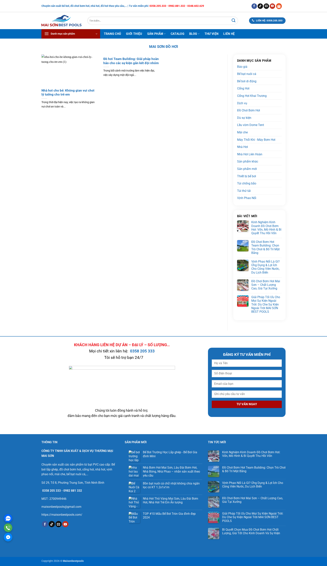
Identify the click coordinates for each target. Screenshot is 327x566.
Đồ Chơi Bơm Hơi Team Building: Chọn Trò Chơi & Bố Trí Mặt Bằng (265, 247)
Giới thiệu (134, 34)
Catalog (177, 34)
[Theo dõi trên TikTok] (260, 6)
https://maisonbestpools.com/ (61, 514)
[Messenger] (8, 537)
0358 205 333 (142, 351)
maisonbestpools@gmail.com (61, 506)
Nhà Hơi (242, 147)
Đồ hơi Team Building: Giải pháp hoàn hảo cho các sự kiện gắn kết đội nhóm (131, 61)
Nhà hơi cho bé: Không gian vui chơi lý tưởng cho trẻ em (67, 92)
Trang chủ (112, 34)
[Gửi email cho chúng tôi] (266, 6)
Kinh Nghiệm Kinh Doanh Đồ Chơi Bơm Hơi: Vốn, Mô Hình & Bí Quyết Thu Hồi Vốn (266, 227)
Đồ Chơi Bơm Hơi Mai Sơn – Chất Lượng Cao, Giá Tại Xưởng (265, 284)
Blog (193, 34)
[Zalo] (8, 518)
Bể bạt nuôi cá (246, 74)
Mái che (242, 132)
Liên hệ (229, 34)
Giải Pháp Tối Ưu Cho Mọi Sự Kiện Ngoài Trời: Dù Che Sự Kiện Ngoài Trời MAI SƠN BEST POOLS (265, 304)
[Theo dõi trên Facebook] (254, 6)
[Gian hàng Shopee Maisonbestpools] (280, 6)
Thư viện (212, 34)
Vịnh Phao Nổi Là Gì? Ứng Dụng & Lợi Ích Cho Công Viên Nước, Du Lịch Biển (265, 267)
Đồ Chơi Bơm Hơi (248, 110)
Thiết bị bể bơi (246, 176)
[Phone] (8, 527)
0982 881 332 (72, 490)
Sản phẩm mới (247, 169)
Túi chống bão (246, 183)
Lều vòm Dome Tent (250, 125)
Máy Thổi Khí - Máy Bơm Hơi (256, 140)
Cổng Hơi (243, 88)
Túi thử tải (244, 191)
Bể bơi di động (246, 81)
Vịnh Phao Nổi (246, 198)
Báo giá (242, 66)
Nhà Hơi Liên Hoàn (249, 154)
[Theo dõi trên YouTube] (272, 6)
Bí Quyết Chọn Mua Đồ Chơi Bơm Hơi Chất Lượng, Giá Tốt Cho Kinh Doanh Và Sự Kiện (251, 531)
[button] (70, 34)
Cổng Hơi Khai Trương (252, 96)
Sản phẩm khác (247, 161)
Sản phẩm (155, 34)
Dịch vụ (242, 103)
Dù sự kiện (244, 118)
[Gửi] (233, 20)
